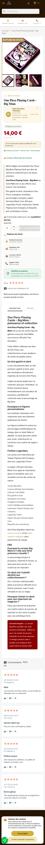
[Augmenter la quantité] (14, 226)
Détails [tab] (30, 308)
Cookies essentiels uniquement (22, 839)
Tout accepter (23, 833)
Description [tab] (15, 308)
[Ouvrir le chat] (4, 840)
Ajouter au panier (29, 228)
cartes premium (15, 533)
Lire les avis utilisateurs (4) (18, 288)
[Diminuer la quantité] (14, 229)
